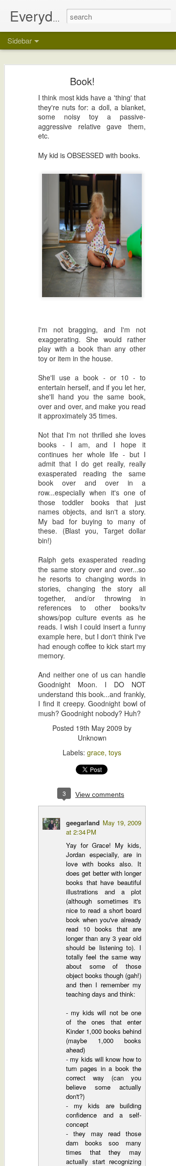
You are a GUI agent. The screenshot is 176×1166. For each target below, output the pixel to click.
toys (115, 752)
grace (96, 752)
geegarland (83, 822)
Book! (82, 81)
